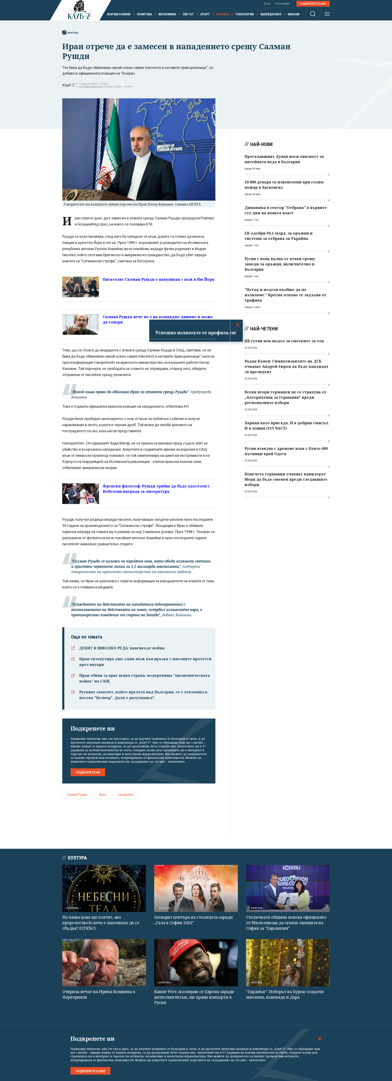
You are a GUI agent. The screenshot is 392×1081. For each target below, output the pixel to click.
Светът (188, 14)
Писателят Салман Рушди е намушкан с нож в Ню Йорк (159, 279)
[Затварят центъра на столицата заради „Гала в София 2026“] (196, 888)
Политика (144, 14)
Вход (267, 3)
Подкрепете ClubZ (313, 3)
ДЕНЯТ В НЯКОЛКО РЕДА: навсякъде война (122, 647)
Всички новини (118, 14)
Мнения (294, 14)
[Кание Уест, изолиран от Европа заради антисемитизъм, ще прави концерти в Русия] (196, 962)
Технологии (244, 14)
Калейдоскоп (271, 14)
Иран (102, 794)
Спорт (205, 14)
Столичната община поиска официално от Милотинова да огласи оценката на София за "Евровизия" (286, 922)
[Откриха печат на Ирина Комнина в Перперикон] (104, 962)
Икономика (167, 14)
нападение (125, 794)
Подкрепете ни (88, 772)
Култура (222, 14)
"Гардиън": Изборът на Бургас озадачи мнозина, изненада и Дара (285, 994)
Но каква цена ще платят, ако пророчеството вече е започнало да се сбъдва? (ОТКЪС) (100, 922)
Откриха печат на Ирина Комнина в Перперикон (98, 994)
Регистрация (282, 3)
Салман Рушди (77, 794)
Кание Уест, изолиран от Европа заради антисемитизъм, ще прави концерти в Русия (194, 997)
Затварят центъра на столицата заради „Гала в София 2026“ (193, 919)
